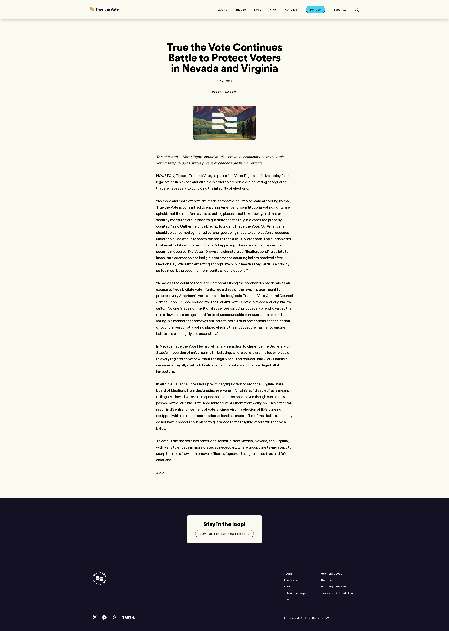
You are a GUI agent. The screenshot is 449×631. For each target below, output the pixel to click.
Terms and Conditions (338, 593)
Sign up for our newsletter (222, 534)
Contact (290, 599)
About (288, 573)
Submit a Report (297, 593)
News (287, 586)
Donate (326, 580)
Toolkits (291, 580)
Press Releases (224, 92)
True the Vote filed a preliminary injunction (208, 346)
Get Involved (331, 573)
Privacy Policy (333, 586)
